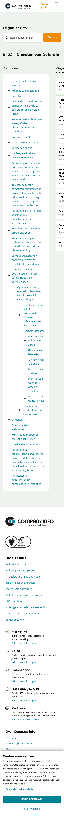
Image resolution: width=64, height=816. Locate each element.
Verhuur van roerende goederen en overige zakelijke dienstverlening (26, 260)
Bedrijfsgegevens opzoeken (21, 570)
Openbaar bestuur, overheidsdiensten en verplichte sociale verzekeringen (24, 275)
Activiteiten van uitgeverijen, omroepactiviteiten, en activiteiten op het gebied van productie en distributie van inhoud (28, 171)
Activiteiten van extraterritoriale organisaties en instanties (26, 480)
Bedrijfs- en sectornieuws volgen (24, 595)
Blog (8, 749)
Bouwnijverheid (21, 137)
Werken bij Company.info (19, 743)
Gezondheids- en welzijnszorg (21, 427)
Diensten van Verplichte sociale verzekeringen (33, 410)
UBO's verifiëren (14, 601)
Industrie (17, 96)
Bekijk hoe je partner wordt (25, 719)
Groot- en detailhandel (25, 142)
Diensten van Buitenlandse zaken (35, 340)
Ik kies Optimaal (32, 799)
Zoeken (52, 37)
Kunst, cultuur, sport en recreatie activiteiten (25, 436)
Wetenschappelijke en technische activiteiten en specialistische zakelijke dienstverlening (26, 244)
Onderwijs (18, 419)
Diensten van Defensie (35, 352)
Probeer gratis (45, 6)
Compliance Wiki (15, 619)
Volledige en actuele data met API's (25, 607)
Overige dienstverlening (25, 444)
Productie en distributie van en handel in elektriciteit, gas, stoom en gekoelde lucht (28, 107)
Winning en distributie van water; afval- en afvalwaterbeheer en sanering (27, 125)
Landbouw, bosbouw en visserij (25, 83)
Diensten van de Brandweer (36, 398)
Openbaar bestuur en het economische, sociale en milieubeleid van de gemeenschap (33, 315)
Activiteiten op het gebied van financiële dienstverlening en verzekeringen (26, 217)
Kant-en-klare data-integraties (22, 613)
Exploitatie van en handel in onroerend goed (27, 230)
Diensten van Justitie (35, 371)
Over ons (10, 738)
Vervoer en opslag (22, 148)
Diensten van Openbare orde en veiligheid (35, 385)
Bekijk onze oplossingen (24, 643)
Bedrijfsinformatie (15, 564)
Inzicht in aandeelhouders (20, 582)
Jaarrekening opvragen (18, 588)
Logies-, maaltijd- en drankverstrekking (23, 155)
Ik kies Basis (32, 809)
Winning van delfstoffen (25, 90)
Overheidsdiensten (34, 331)
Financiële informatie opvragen (23, 576)
